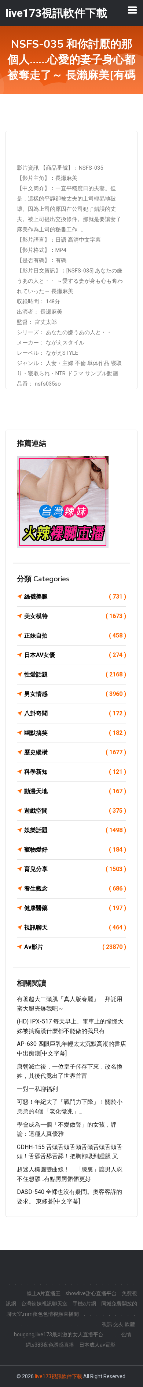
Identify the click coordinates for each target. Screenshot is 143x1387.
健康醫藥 (75, 907)
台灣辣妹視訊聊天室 (44, 1304)
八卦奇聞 (75, 713)
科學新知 (75, 771)
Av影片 (75, 946)
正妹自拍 (75, 635)
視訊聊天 (75, 927)
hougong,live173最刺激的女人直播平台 (58, 1334)
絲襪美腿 (75, 596)
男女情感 (75, 693)
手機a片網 (84, 1304)
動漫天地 (75, 791)
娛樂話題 (75, 830)
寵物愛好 (75, 849)
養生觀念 (75, 888)
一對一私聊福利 (37, 1089)
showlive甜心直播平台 (91, 1293)
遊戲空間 (75, 810)
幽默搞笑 (75, 732)
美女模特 (75, 616)
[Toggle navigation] (132, 10)
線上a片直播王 (43, 1293)
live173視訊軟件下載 (58, 1376)
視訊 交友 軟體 (118, 1324)
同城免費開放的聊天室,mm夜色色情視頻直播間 (72, 1309)
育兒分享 (75, 869)
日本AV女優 (75, 654)
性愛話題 (75, 674)
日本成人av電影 (97, 1345)
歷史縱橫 (75, 752)
